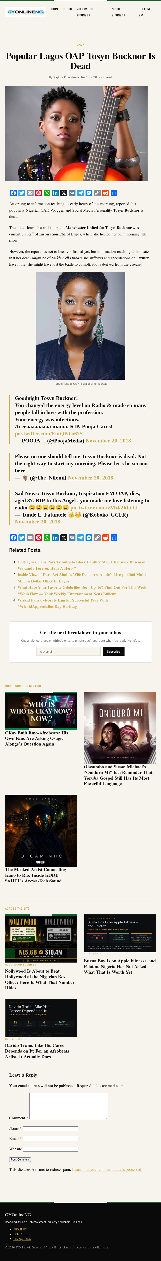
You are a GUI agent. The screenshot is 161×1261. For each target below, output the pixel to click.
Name (15, 1128)
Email (15, 1138)
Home (55, 9)
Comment (18, 1117)
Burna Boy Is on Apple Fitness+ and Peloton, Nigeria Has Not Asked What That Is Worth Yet (120, 966)
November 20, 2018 (108, 441)
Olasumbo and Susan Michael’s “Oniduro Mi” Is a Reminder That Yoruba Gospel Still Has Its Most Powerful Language (118, 775)
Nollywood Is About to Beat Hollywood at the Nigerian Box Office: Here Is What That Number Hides (40, 979)
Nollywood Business (20, 964)
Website (15, 1148)
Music (68, 9)
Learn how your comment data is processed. (107, 1169)
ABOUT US (20, 1229)
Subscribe (113, 651)
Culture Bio (92, 954)
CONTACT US (21, 1234)
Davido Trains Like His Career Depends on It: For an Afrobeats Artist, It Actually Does (37, 1051)
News (80, 45)
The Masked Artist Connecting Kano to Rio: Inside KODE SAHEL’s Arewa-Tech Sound (35, 875)
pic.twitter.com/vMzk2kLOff (104, 508)
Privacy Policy (22, 1238)
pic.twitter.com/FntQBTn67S (49, 434)
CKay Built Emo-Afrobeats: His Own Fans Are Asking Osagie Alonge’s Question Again (36, 738)
